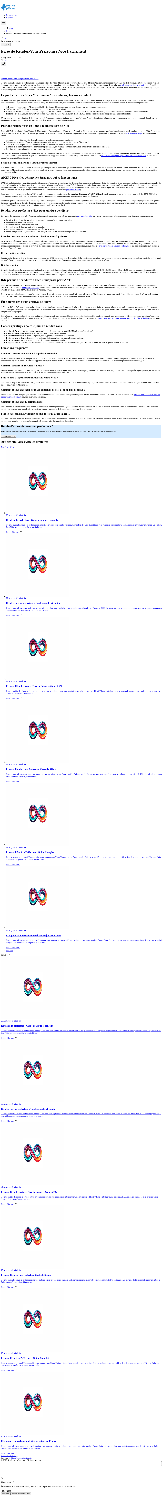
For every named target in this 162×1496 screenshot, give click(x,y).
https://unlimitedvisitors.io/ (21, 1458)
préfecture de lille (73, 190)
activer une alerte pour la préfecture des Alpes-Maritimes (123, 156)
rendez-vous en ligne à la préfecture (134, 85)
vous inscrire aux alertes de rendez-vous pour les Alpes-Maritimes (124, 318)
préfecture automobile (30, 287)
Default (4, 1456)
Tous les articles (7, 447)
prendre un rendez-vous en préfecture (114, 246)
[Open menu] (3, 23)
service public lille (84, 216)
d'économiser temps (134, 133)
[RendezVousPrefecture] (8, 11)
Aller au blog (12, 1456)
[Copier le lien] (3, 64)
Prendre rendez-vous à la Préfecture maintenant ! (20, 2)
